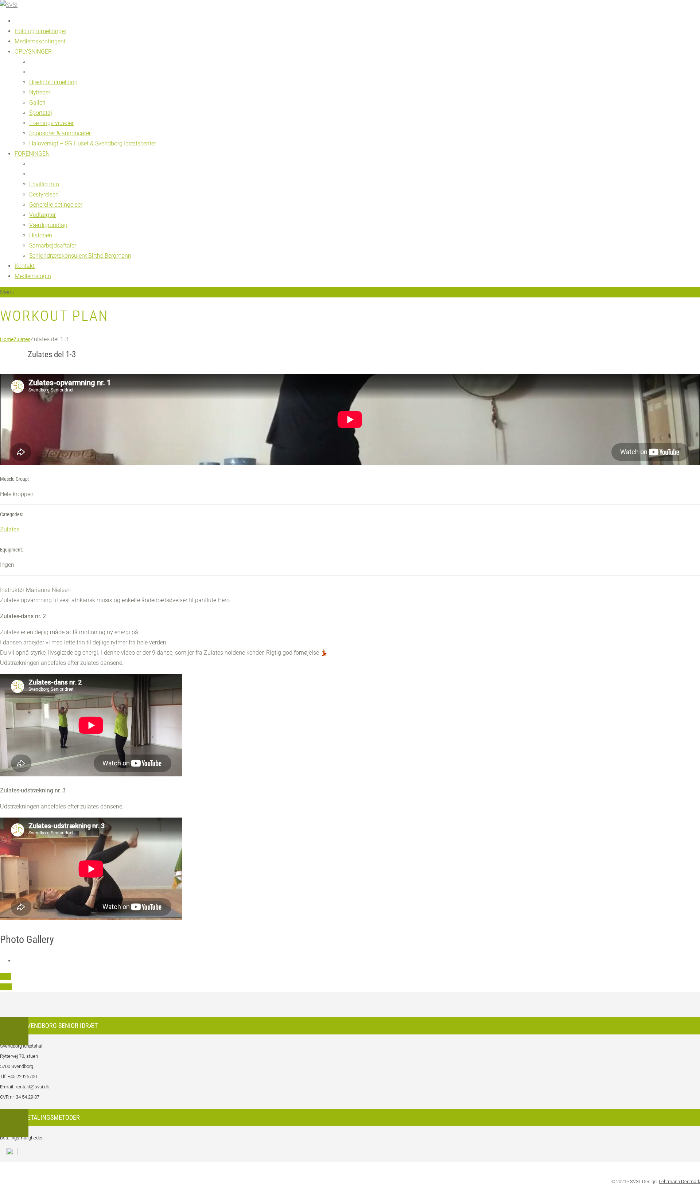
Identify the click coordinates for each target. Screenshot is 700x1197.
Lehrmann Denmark (679, 1181)
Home (6, 339)
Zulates (21, 339)
